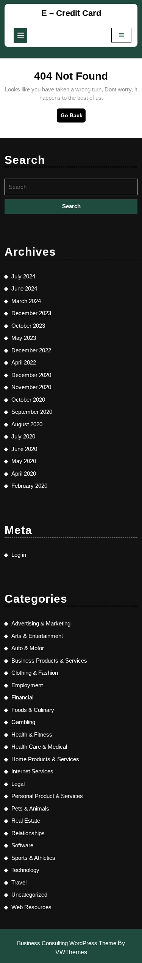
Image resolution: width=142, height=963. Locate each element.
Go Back (73, 117)
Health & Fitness (31, 734)
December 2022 (31, 350)
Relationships (28, 833)
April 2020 (23, 473)
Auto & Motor (27, 648)
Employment (27, 685)
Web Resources (31, 907)
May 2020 (23, 461)
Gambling (23, 722)
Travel (19, 882)
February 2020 (29, 485)
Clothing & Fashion (34, 672)
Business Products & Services (49, 660)
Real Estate (25, 820)
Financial (22, 697)
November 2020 (31, 387)
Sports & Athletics (33, 858)
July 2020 (23, 436)
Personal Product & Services (47, 796)
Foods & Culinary (32, 710)
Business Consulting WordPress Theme (66, 943)
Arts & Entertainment (37, 636)
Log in (18, 554)
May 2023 (23, 338)
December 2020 (31, 375)
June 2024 (24, 288)
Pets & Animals (30, 808)
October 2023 (28, 325)
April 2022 (23, 362)
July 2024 (23, 276)
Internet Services (32, 771)
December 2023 (31, 313)
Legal (18, 784)
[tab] (20, 35)
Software (22, 845)
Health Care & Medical (39, 746)
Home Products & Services (45, 759)
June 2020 (24, 449)
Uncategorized (29, 894)
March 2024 (26, 301)
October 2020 (28, 399)
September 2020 (31, 411)
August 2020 (26, 424)
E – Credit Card (71, 13)
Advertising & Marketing (40, 623)
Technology (25, 870)
